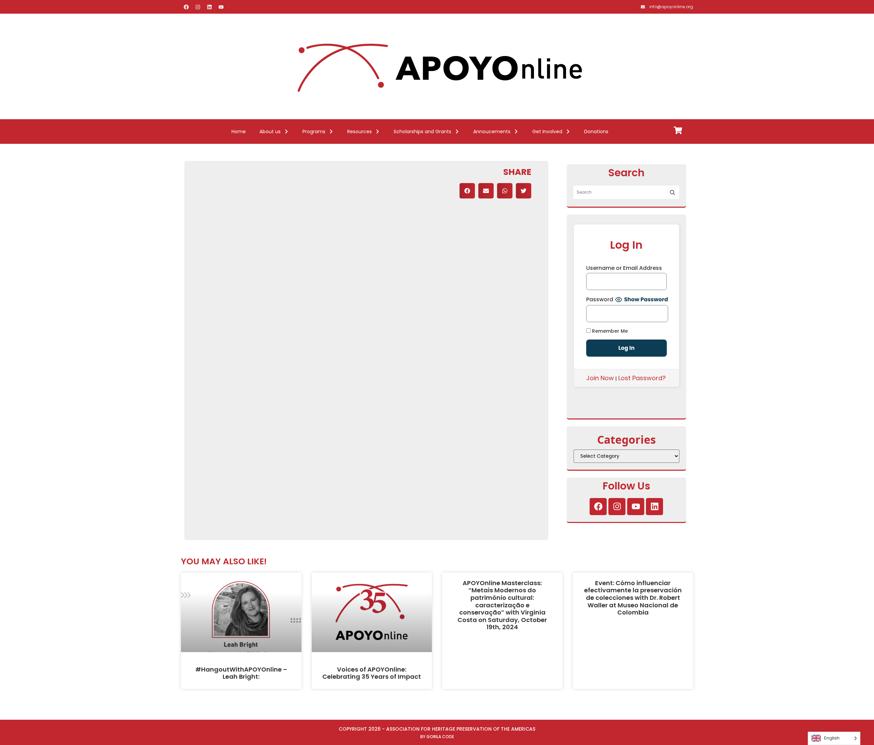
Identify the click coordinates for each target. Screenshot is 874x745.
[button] (467, 190)
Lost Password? (642, 378)
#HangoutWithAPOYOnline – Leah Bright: (241, 673)
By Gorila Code (437, 737)
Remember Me (609, 330)
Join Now (600, 378)
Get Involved (547, 131)
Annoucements (491, 131)
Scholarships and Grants (422, 131)
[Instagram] (198, 7)
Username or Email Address (624, 268)
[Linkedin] (209, 7)
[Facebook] (186, 7)
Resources (359, 131)
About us (270, 131)
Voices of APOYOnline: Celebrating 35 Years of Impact (371, 673)
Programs (313, 131)
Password (599, 299)
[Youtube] (221, 7)
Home (238, 131)
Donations (596, 131)
